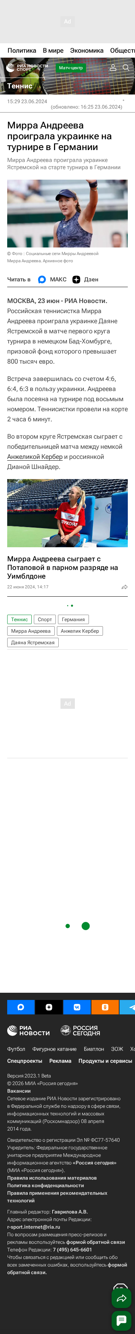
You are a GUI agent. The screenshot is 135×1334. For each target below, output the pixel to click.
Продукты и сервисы (105, 1061)
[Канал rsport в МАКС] (21, 1007)
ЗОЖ (117, 1049)
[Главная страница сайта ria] (8, 68)
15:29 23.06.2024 (27, 101)
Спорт (45, 619)
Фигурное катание (54, 1049)
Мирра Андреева (31, 631)
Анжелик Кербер (80, 631)
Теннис (19, 619)
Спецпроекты (24, 1061)
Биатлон (94, 1049)
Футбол (16, 1049)
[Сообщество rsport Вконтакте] (77, 1007)
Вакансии (19, 1091)
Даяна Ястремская (33, 642)
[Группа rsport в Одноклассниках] (105, 1007)
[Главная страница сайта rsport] (43, 68)
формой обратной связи (95, 1242)
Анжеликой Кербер (35, 456)
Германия (73, 619)
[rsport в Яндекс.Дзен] (49, 1007)
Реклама (60, 1061)
